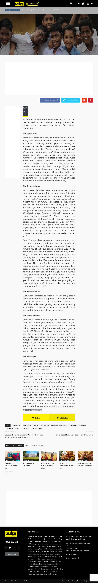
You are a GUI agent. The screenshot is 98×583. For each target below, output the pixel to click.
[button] (71, 3)
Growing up (45, 425)
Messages (82, 425)
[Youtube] (91, 4)
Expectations (27, 425)
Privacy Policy (77, 581)
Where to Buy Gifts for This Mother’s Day (12, 465)
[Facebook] (78, 4)
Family (36, 425)
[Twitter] (82, 4)
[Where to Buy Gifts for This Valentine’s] (85, 456)
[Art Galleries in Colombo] (30, 456)
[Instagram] (87, 4)
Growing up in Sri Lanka (59, 425)
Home (57, 581)
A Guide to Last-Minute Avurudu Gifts (47, 465)
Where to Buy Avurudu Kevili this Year (66, 465)
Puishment (9, 428)
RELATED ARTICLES (14, 446)
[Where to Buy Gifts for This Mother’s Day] (12, 456)
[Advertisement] (49, 78)
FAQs (85, 581)
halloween (73, 425)
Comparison (16, 425)
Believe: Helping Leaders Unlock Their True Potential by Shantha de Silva (24, 436)
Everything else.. (10, 460)
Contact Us (66, 581)
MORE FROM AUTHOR (34, 446)
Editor (46, 44)
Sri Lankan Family (36, 428)
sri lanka (24, 428)
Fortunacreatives (30, 581)
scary (17, 428)
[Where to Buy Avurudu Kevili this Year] (67, 456)
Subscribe (11, 554)
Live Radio (33, 4)
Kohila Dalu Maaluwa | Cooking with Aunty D (74, 435)
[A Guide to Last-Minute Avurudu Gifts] (49, 456)
